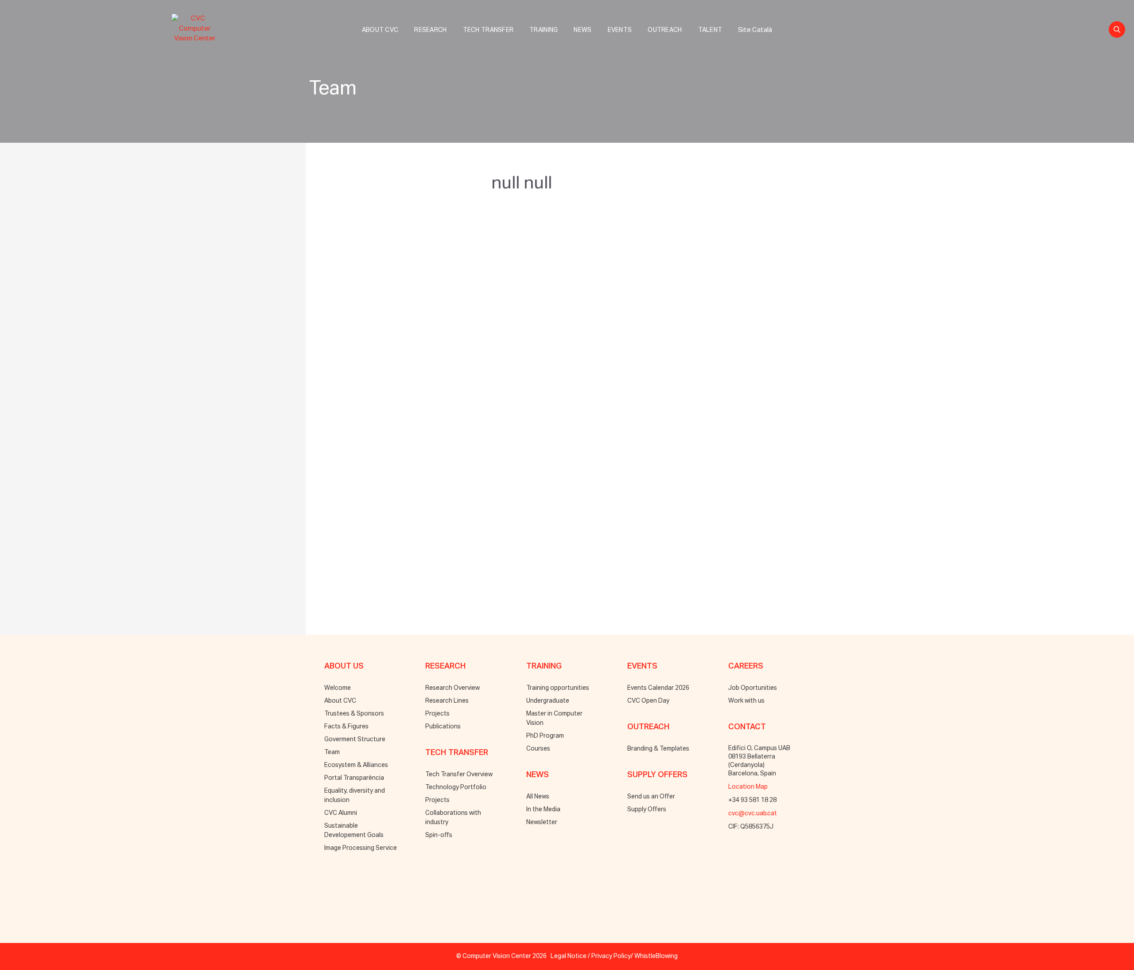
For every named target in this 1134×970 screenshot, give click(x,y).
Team (332, 752)
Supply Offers (646, 809)
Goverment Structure (354, 739)
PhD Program (545, 736)
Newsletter (541, 822)
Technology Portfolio (455, 787)
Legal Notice (568, 956)
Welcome (337, 688)
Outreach (665, 30)
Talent (710, 30)
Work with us (746, 701)
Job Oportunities (752, 688)
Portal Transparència (354, 778)
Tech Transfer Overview (459, 774)
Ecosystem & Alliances (356, 765)
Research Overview (452, 688)
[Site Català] (755, 20)
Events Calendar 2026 (658, 688)
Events (620, 30)
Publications (443, 727)
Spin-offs (438, 835)
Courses (538, 749)
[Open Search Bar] (1117, 29)
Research (430, 30)
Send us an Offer (651, 797)
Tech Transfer (488, 30)
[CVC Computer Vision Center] (196, 27)
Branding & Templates (658, 749)
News (582, 30)
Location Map (748, 787)
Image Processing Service (360, 848)
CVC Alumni (340, 813)
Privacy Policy (611, 956)
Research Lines (447, 701)
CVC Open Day (648, 701)
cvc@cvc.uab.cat (752, 813)
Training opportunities (557, 688)
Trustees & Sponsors (354, 714)
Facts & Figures (346, 727)
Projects (437, 714)
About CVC (380, 30)
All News (537, 797)
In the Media (543, 809)
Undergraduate (547, 701)
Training (543, 30)
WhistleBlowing (656, 956)
